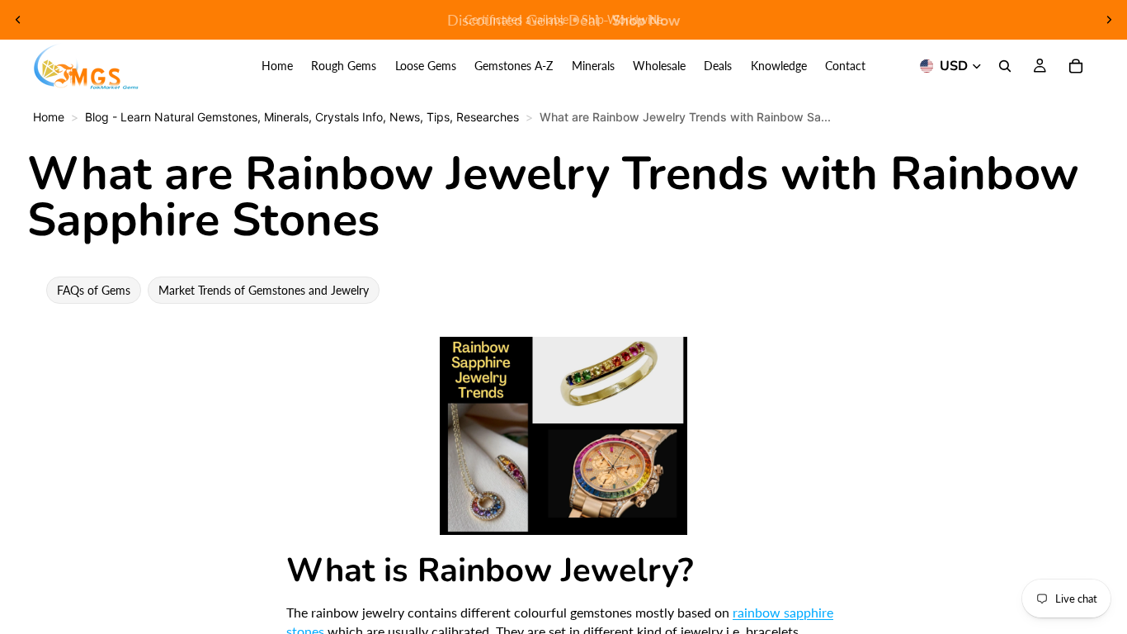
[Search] (1005, 66)
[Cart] (1076, 66)
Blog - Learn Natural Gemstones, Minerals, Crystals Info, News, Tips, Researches (302, 117)
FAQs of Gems (93, 290)
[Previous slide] (18, 20)
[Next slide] (1109, 20)
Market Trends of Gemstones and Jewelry (263, 290)
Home (48, 117)
